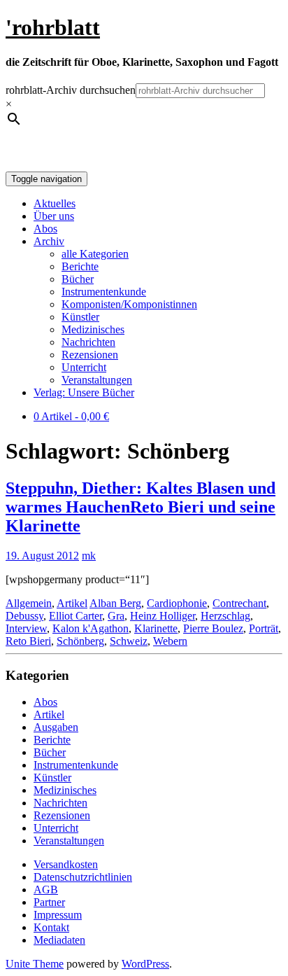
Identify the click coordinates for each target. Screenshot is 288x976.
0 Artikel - (71, 416)
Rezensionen (90, 355)
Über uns (54, 216)
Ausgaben (56, 727)
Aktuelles (54, 203)
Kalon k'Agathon (90, 628)
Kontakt (51, 927)
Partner (49, 902)
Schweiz (128, 641)
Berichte (80, 266)
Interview (26, 628)
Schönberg (80, 641)
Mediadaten (59, 940)
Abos (45, 229)
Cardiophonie (177, 603)
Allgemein (29, 603)
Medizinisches (93, 329)
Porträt (263, 628)
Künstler (80, 317)
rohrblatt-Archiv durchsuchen (71, 90)
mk (89, 556)
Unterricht (84, 367)
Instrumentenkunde (104, 292)
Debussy (24, 616)
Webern (170, 641)
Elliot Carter (75, 616)
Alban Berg (115, 603)
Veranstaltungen (97, 380)
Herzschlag (225, 616)
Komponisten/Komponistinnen (129, 304)
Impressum (58, 915)
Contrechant (239, 603)
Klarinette (156, 628)
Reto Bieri (28, 641)
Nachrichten (88, 342)
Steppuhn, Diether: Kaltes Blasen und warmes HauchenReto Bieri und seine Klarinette (140, 507)
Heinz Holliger (162, 616)
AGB (46, 889)
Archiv (49, 241)
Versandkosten (66, 864)
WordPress (145, 964)
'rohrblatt (53, 27)
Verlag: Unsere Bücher (84, 392)
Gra (116, 616)
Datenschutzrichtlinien (83, 877)
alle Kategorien (95, 254)
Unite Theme (35, 964)
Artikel (72, 603)
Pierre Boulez (213, 628)
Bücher (78, 279)
